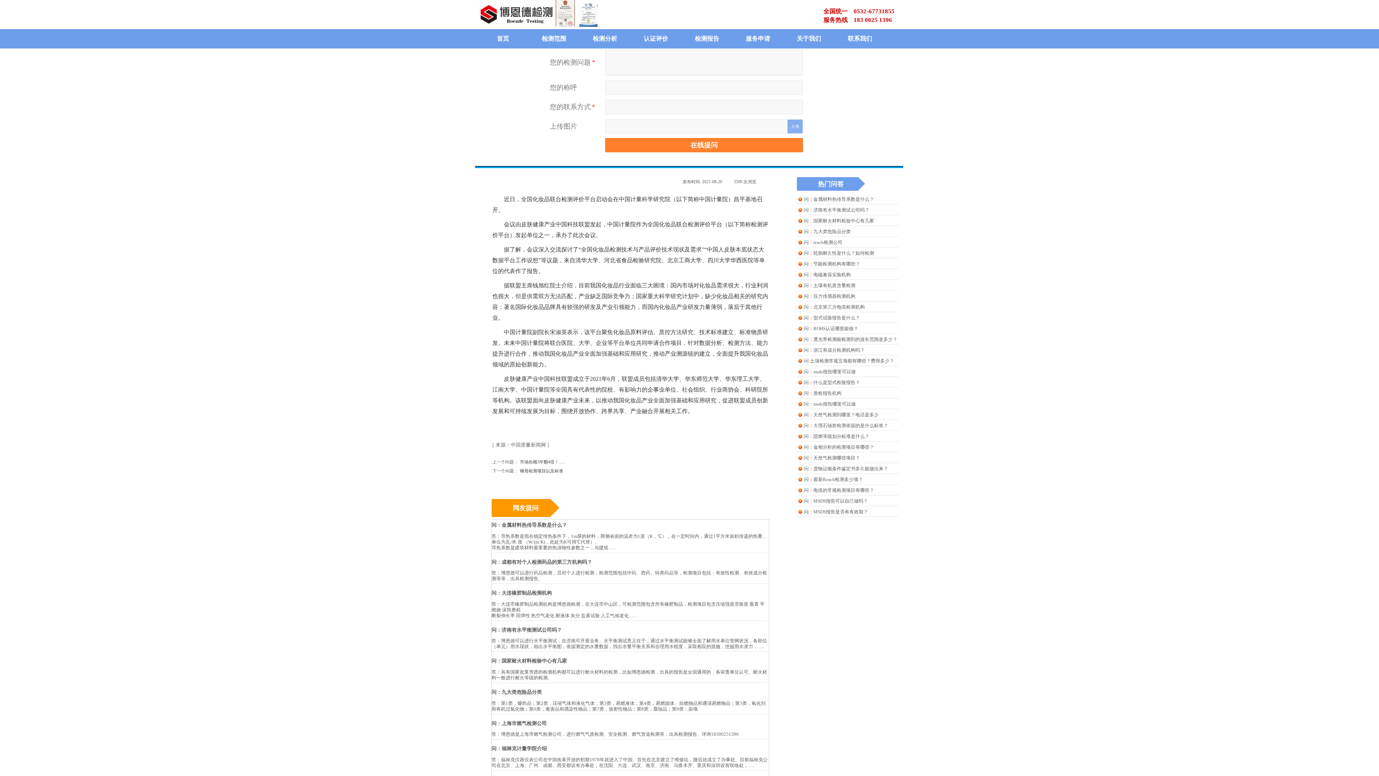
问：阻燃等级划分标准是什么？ (836, 436)
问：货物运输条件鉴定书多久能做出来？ (846, 468)
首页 (503, 38)
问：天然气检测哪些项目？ (832, 458)
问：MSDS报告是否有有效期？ (836, 511)
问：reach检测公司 (823, 242)
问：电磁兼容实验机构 (827, 274)
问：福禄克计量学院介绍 (519, 748)
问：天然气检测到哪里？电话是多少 (841, 414)
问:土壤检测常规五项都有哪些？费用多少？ (849, 361)
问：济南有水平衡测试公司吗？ (836, 210)
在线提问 (704, 145)
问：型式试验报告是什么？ (832, 317)
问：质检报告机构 (822, 393)
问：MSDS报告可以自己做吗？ (836, 501)
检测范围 (554, 38)
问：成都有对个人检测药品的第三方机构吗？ (542, 562)
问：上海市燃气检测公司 (519, 723)
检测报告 (707, 38)
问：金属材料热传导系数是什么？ (839, 199)
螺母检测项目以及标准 (527, 471)
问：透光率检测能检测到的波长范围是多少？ (850, 339)
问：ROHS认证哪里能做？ (831, 328)
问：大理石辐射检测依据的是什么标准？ (846, 425)
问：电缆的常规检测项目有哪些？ (839, 490)
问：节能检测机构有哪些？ (832, 264)
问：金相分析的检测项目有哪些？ (839, 447)
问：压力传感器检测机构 (829, 296)
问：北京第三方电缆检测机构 (834, 307)
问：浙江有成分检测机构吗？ (834, 350)
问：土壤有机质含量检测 (829, 285)
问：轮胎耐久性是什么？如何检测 (839, 253)
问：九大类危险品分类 (827, 231)
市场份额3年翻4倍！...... (528, 462)
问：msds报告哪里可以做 (830, 371)
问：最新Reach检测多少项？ (833, 479)
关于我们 (809, 38)
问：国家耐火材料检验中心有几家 (839, 220)
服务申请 (758, 38)
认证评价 (656, 38)
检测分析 (605, 38)
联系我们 (860, 38)
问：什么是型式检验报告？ (832, 382)
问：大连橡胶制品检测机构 (522, 593)
